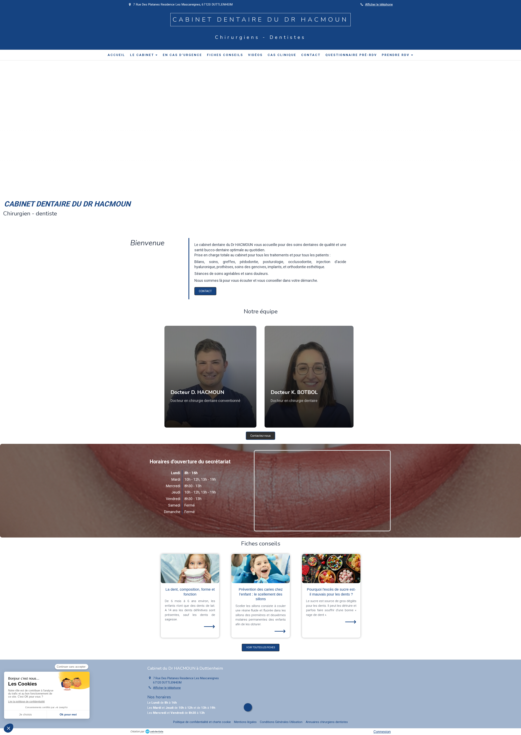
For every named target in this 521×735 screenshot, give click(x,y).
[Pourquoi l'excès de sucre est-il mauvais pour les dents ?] (331, 568)
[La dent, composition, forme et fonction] (190, 568)
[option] (190, 596)
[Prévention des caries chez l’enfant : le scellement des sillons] (260, 568)
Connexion (382, 732)
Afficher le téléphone (379, 4)
